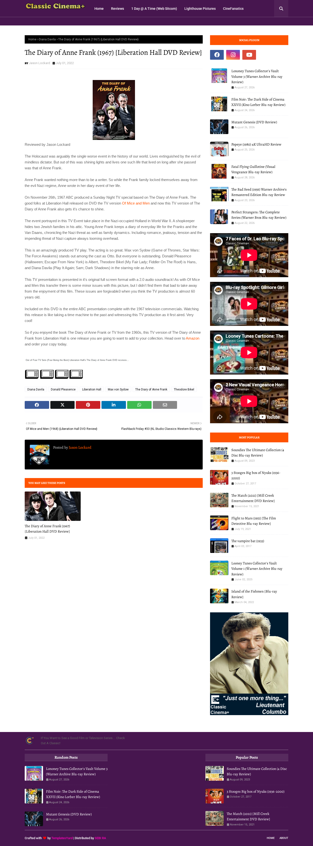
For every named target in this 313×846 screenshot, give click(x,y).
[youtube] (249, 55)
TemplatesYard (62, 838)
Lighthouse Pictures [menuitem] (200, 9)
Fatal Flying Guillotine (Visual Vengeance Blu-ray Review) (253, 169)
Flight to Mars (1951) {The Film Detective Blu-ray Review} (253, 521)
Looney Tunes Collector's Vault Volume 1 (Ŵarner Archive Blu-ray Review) (256, 569)
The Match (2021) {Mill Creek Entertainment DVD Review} (253, 498)
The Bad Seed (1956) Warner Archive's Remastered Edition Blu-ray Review (259, 192)
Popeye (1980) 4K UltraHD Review (256, 144)
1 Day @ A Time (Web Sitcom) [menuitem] (154, 9)
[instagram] (233, 55)
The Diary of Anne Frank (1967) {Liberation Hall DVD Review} (47, 529)
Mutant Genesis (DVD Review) (254, 122)
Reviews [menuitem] (117, 9)
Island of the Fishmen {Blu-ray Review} (254, 594)
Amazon (192, 338)
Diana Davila (47, 39)
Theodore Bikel (184, 389)
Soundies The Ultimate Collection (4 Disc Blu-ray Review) (257, 452)
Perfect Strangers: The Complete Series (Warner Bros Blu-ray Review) (258, 215)
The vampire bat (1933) (247, 540)
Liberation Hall (91, 389)
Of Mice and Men (136, 203)
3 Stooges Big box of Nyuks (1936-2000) (255, 475)
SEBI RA (100, 838)
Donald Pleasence (63, 389)
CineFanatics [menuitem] (233, 9)
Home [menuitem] (99, 9)
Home (32, 39)
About (283, 838)
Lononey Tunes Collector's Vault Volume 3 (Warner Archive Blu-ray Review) (256, 76)
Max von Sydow (118, 389)
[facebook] (217, 55)
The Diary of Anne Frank (151, 389)
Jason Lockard (39, 63)
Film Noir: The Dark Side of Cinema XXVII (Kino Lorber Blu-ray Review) (258, 102)
